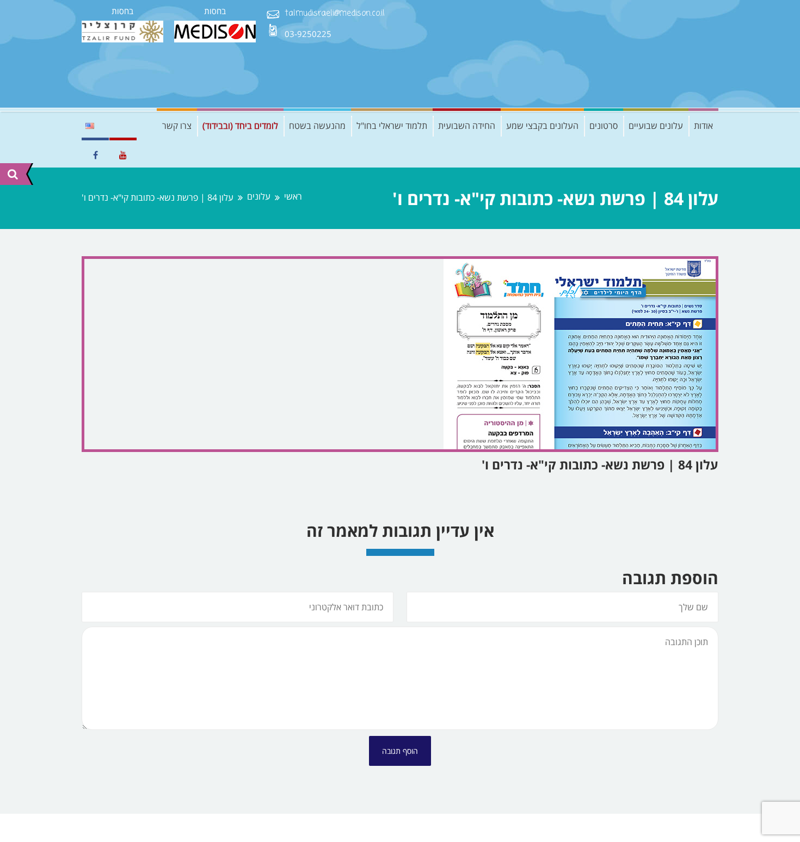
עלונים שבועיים (656, 126)
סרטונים (603, 126)
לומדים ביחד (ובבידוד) (240, 126)
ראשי (293, 196)
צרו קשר (177, 126)
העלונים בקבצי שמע (542, 126)
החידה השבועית (466, 126)
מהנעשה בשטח (317, 126)
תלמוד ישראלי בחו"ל (391, 126)
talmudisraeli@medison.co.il (335, 14)
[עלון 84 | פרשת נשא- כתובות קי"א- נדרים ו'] (400, 354)
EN (90, 125)
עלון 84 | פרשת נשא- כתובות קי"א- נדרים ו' (600, 464)
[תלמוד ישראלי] (636, 54)
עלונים (258, 196)
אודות (703, 126)
